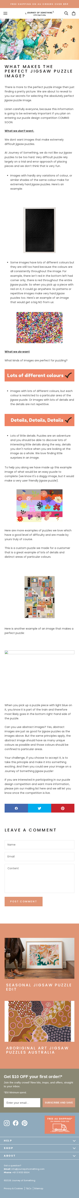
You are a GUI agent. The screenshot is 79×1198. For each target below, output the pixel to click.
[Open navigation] (5, 13)
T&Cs (28, 1188)
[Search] (66, 13)
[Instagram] (7, 1123)
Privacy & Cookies (13, 1188)
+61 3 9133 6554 (20, 1172)
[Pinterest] (24, 1123)
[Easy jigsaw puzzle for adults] (39, 673)
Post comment (23, 901)
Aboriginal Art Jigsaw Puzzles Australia (37, 1050)
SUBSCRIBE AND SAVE (59, 1102)
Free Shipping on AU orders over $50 (40, 4)
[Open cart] (74, 13)
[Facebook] (15, 1123)
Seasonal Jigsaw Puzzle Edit (39, 987)
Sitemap (38, 1188)
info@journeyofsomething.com (27, 1168)
